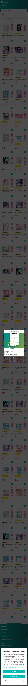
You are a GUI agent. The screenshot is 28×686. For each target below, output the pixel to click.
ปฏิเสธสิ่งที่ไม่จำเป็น (14, 676)
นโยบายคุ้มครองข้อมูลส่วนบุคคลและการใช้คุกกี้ (13, 668)
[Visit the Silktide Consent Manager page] (23, 680)
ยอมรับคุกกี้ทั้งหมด (14, 672)
